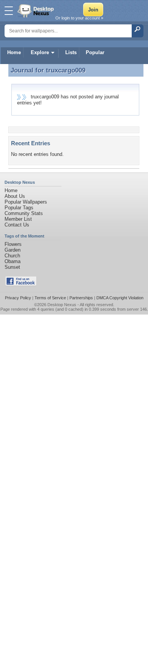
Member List (18, 219)
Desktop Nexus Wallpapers (36, 10)
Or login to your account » (79, 18)
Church (12, 255)
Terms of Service (50, 297)
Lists (71, 52)
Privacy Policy (18, 297)
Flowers (13, 244)
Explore (40, 52)
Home (14, 52)
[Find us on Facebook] (20, 284)
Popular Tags (19, 207)
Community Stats (24, 213)
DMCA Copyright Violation (119, 297)
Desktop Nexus (61, 304)
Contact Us (17, 225)
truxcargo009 (65, 70)
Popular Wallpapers (26, 202)
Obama (12, 261)
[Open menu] (9, 10)
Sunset (12, 267)
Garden (12, 250)
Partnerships (81, 297)
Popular (95, 52)
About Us (15, 196)
